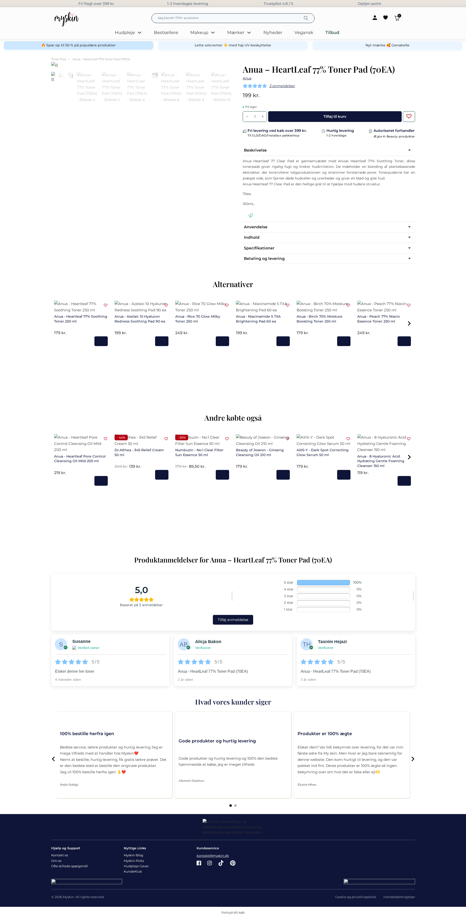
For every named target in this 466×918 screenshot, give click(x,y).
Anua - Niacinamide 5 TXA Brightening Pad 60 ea (258, 318)
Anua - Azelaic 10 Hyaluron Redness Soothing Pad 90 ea (140, 318)
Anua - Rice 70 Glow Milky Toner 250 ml (197, 318)
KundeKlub (133, 871)
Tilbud (332, 32)
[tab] (230, 805)
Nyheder (272, 32)
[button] (408, 115)
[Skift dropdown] (139, 32)
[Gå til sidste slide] (53, 758)
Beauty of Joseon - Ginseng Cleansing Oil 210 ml (260, 452)
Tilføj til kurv (101, 341)
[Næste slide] (412, 758)
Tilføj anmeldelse (233, 619)
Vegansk (303, 32)
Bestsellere (166, 32)
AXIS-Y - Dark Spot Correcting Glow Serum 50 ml (323, 452)
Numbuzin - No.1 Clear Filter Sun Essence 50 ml (199, 452)
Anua (247, 78)
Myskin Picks (134, 861)
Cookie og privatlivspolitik (355, 897)
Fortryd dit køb (233, 912)
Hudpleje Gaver (136, 866)
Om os (56, 861)
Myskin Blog (133, 855)
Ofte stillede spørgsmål (69, 866)
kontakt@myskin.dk (213, 856)
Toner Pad (58, 59)
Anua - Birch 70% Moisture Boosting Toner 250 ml (319, 318)
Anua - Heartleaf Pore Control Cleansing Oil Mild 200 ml (80, 458)
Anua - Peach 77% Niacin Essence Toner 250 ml (378, 318)
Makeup (199, 32)
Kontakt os (59, 855)
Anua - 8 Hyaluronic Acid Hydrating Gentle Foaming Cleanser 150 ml (380, 461)
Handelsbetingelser (399, 897)
